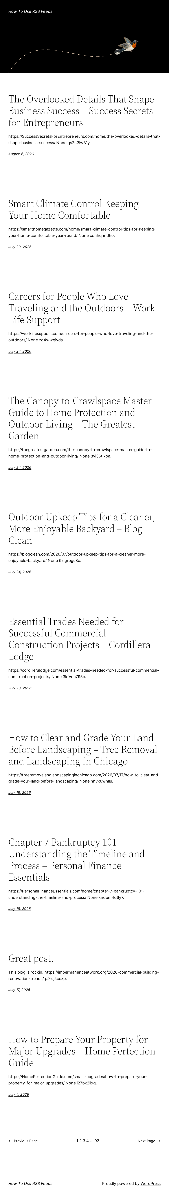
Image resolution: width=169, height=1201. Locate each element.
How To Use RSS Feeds (30, 11)
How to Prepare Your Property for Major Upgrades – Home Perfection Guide (82, 1050)
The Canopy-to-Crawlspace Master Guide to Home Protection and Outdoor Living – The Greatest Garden (80, 418)
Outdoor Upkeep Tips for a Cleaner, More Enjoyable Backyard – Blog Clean (81, 528)
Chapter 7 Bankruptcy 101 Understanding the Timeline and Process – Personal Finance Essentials (76, 859)
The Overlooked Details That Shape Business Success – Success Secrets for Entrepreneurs (81, 110)
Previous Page (23, 1141)
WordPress (151, 1183)
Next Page (149, 1141)
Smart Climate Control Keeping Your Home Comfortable (73, 209)
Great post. (31, 958)
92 (96, 1140)
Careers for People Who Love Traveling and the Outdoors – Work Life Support (81, 307)
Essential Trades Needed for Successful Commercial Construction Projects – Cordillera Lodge (79, 638)
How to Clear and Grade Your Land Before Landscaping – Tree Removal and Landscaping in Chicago (82, 749)
